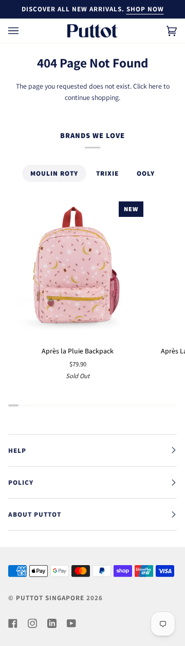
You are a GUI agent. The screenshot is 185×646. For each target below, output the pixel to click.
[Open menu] (23, 31)
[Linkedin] (52, 623)
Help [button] (17, 450)
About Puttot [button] (34, 514)
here (155, 86)
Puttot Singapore (50, 597)
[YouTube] (71, 623)
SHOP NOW (145, 9)
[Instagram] (32, 623)
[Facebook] (12, 623)
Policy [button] (20, 482)
